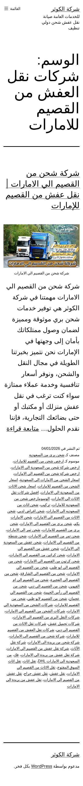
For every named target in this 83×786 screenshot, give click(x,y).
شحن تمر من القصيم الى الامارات (54, 536)
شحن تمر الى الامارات (23, 530)
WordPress (41, 766)
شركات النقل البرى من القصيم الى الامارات (46, 617)
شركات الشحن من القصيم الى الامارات (35, 611)
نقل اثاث (29, 661)
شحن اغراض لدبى (31, 511)
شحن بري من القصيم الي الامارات (46, 524)
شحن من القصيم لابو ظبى (47, 599)
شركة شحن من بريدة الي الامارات (54, 642)
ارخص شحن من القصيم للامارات (39, 461)
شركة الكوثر (65, 9)
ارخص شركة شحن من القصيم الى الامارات (47, 474)
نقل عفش (57, 673)
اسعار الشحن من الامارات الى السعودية (50, 480)
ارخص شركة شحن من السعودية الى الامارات (45, 467)
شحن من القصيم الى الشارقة (42, 573)
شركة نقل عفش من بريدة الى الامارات (50, 655)
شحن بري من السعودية (46, 455)
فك (16, 655)
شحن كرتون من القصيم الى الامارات (52, 561)
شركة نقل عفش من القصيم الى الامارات (38, 648)
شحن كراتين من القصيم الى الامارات (37, 555)
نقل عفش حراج (36, 673)
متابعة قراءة (22, 428)
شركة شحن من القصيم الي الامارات (37, 636)
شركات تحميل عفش (64, 624)
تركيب (45, 505)
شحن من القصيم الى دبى (48, 586)
